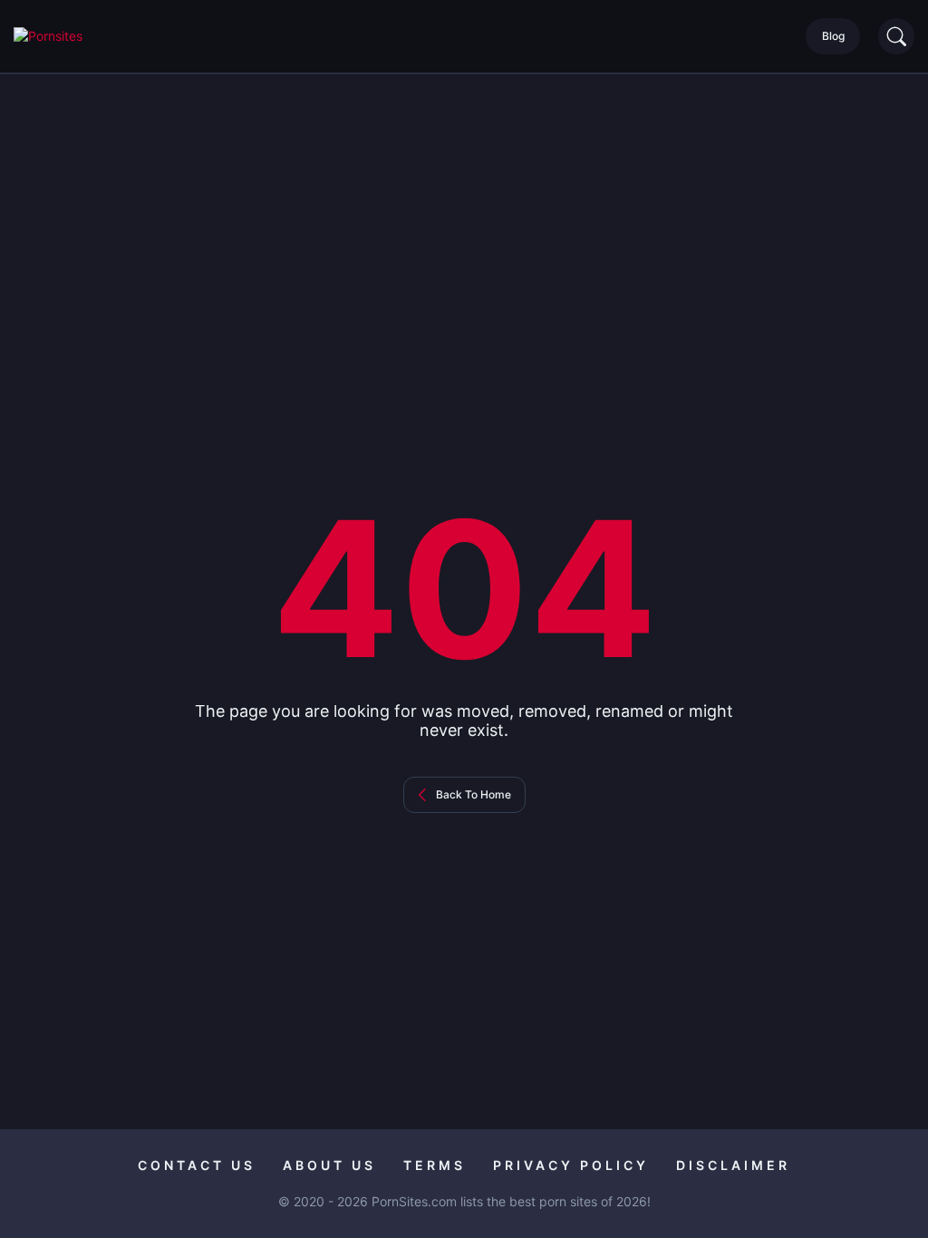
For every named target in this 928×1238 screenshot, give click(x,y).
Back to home (473, 794)
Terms (434, 1165)
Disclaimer (733, 1165)
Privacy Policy (571, 1165)
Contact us (197, 1165)
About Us (329, 1165)
